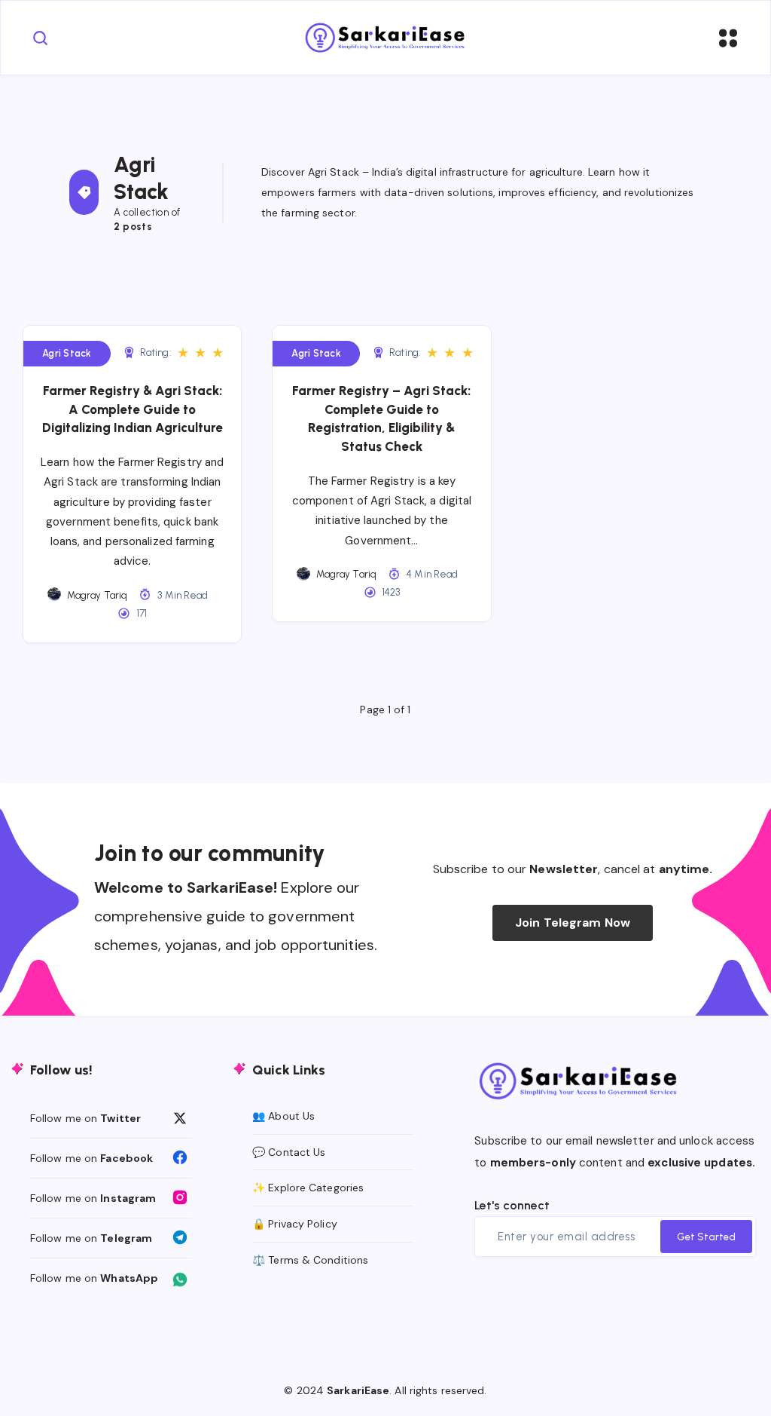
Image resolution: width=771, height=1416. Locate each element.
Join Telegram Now (572, 922)
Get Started (706, 1237)
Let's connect (512, 1205)
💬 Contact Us (288, 1152)
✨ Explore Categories (308, 1187)
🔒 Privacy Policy (294, 1224)
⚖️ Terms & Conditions (310, 1260)
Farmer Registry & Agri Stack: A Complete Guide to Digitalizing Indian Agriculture (132, 409)
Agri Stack (67, 353)
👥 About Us (283, 1116)
